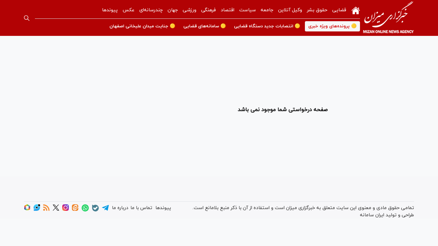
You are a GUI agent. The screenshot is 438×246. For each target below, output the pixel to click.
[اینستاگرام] (65, 209)
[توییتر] (56, 209)
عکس (128, 10)
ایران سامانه (372, 215)
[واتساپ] (85, 210)
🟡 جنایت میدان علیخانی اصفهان (142, 26)
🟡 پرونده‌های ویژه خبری (332, 26)
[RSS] (46, 209)
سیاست (247, 10)
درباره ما (120, 208)
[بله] (95, 210)
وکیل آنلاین (290, 10)
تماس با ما (141, 208)
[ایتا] (75, 209)
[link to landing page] (388, 18)
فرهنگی (208, 10)
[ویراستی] (37, 209)
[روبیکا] (27, 209)
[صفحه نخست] (355, 10)
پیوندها (110, 10)
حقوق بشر (317, 10)
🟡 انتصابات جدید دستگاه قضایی (267, 26)
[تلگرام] (105, 210)
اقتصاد (227, 10)
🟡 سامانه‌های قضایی (204, 26)
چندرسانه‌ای (151, 10)
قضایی (339, 10)
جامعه (267, 10)
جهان (173, 10)
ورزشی (189, 10)
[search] (26, 18)
